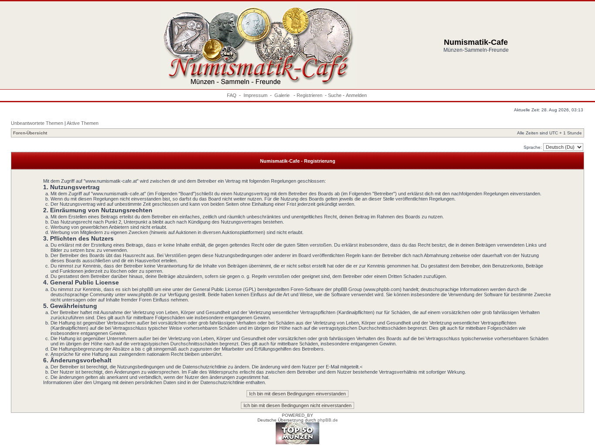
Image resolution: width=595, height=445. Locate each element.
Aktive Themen (82, 123)
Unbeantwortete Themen (37, 123)
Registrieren (309, 95)
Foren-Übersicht (30, 132)
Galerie (282, 95)
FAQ (232, 95)
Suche (334, 95)
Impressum (255, 95)
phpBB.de (328, 420)
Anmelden (356, 95)
